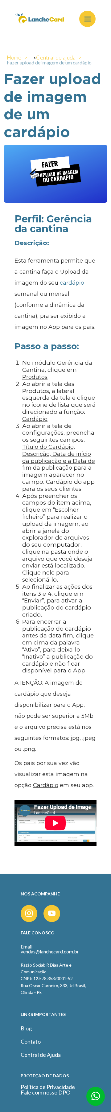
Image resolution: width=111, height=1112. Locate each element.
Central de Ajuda (41, 1054)
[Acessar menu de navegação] (87, 19)
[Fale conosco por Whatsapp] (95, 1098)
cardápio (72, 282)
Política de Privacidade (48, 1086)
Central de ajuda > (58, 57)
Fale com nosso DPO (45, 1092)
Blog (26, 1028)
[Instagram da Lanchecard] (29, 913)
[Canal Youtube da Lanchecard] (51, 913)
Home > (17, 57)
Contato (31, 1041)
